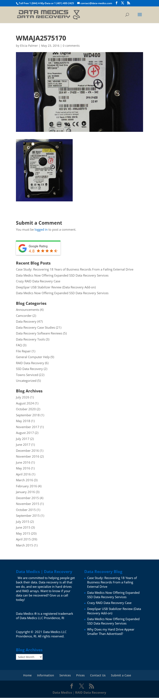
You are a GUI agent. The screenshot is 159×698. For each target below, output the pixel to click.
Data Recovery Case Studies (35, 327)
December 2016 (27, 450)
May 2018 (23, 421)
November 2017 (27, 427)
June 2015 (23, 527)
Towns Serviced (27, 375)
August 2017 (25, 433)
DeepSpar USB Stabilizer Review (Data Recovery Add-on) (56, 287)
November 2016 (27, 456)
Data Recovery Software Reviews (39, 333)
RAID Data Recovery (30, 363)
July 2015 (22, 521)
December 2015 (27, 498)
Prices (80, 675)
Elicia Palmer (29, 46)
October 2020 (26, 409)
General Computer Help (33, 357)
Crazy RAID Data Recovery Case (38, 281)
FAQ (19, 345)
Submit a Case (121, 675)
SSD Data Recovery (29, 369)
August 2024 (25, 403)
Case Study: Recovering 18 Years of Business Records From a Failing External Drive (74, 269)
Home (27, 675)
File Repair (23, 351)
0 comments (71, 46)
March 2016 (24, 480)
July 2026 (22, 397)
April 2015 (23, 539)
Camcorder (24, 315)
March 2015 (24, 545)
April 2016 (23, 474)
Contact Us (98, 675)
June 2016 (23, 462)
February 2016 (26, 486)
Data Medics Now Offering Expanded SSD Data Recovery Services (62, 275)
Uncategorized (26, 380)
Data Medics (62, 692)
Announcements (27, 309)
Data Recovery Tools (30, 339)
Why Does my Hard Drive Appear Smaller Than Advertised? (110, 631)
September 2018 (28, 415)
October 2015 (26, 510)
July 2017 (22, 439)
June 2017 (23, 444)
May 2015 (23, 533)
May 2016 (23, 468)
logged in (41, 229)
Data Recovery (26, 321)
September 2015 (28, 515)
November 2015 (27, 504)
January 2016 (25, 492)
